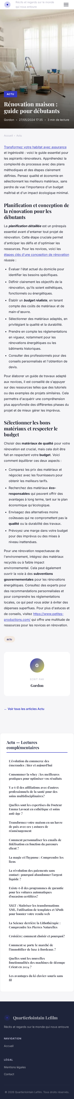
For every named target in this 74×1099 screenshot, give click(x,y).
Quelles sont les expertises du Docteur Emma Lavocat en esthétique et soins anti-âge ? (35, 809)
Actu (10, 94)
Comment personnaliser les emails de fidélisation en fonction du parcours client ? (35, 844)
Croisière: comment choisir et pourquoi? (37, 936)
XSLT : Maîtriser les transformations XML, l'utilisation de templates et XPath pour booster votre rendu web (36, 909)
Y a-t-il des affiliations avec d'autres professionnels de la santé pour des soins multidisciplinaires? (34, 791)
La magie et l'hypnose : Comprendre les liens (36, 859)
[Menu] (66, 4)
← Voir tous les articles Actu (24, 709)
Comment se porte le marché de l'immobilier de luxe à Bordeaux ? (32, 947)
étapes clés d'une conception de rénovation (36, 255)
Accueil (8, 135)
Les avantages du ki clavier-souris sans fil (36, 978)
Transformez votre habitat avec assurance (35, 147)
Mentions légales (15, 1067)
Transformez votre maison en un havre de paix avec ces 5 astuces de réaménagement (36, 826)
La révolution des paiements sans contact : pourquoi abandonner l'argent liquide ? (35, 875)
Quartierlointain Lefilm (35, 1017)
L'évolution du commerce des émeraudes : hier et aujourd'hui (30, 763)
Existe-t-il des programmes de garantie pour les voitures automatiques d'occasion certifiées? (36, 892)
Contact (9, 1074)
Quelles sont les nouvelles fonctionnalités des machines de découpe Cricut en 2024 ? (37, 962)
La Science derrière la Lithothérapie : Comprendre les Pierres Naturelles (34, 925)
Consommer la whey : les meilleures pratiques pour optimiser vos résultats (35, 776)
